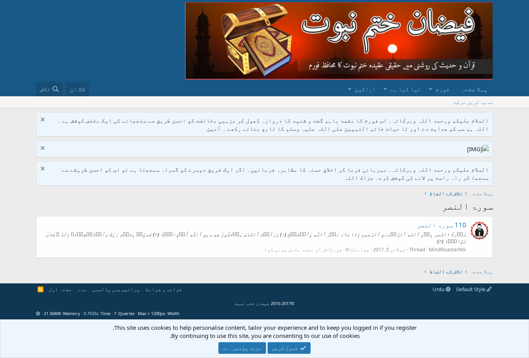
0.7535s (91, 313)
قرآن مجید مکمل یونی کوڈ (296, 249)
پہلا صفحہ (474, 89)
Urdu (439, 289)
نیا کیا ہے (405, 89)
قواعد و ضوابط (164, 289)
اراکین (365, 89)
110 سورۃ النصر (441, 224)
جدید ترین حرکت (473, 102)
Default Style (471, 289)
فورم (443, 89)
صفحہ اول (60, 289)
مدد (82, 289)
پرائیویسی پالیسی (116, 289)
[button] (430, 89)
